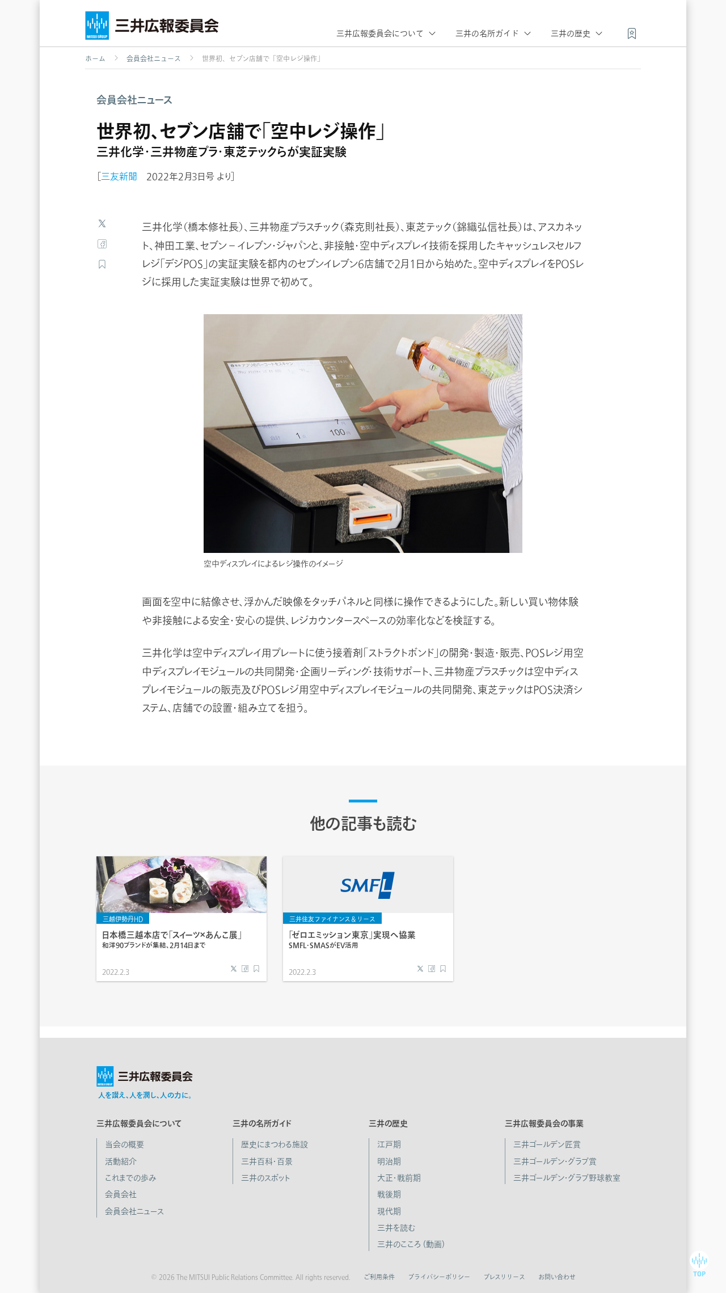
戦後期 (389, 1194)
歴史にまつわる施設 (274, 1144)
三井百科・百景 (267, 1161)
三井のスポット (265, 1178)
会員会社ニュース (153, 58)
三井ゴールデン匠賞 (547, 1144)
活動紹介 (121, 1161)
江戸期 (389, 1144)
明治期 (389, 1161)
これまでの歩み (131, 1178)
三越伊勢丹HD (123, 919)
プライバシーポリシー (439, 1277)
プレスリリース (504, 1277)
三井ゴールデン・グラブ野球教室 (567, 1178)
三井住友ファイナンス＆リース (332, 919)
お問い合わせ (557, 1277)
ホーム (95, 58)
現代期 (389, 1211)
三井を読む (396, 1228)
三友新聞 (119, 176)
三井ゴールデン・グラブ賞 (555, 1161)
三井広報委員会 (152, 28)
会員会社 (121, 1194)
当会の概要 (124, 1144)
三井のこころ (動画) (411, 1244)
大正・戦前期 (399, 1178)
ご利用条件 (379, 1277)
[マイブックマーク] (632, 32)
